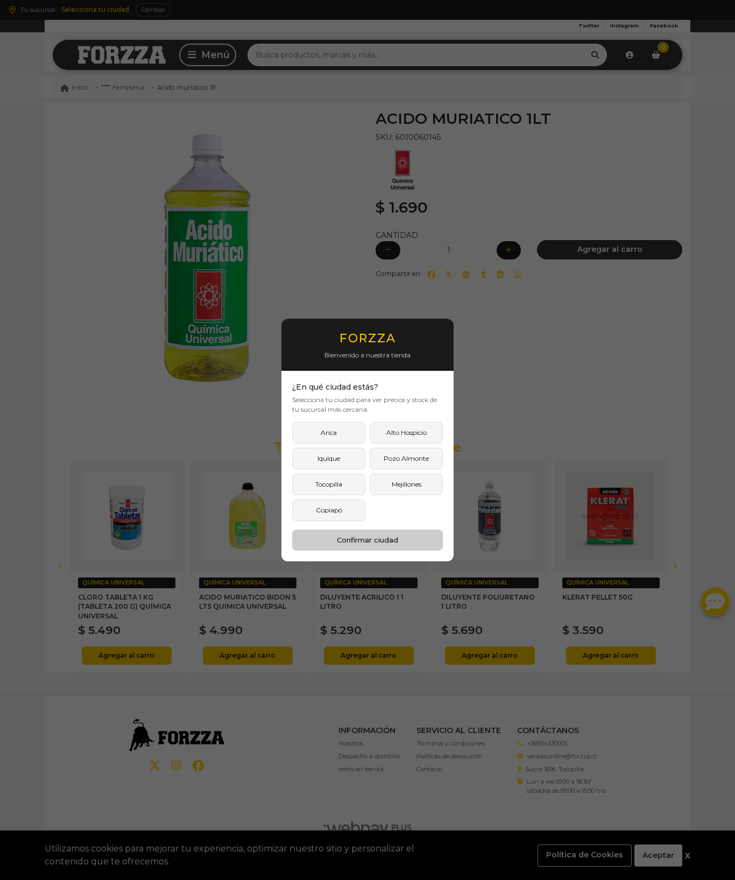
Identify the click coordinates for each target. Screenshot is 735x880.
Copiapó (329, 510)
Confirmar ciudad (367, 540)
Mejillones (406, 484)
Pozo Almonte (406, 458)
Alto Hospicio (406, 432)
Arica (329, 432)
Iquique (328, 458)
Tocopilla (328, 484)
